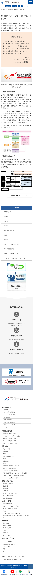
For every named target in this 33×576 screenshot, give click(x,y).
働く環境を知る (7, 528)
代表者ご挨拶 (7, 212)
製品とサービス (7, 408)
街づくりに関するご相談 (9, 441)
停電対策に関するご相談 (9, 433)
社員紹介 (5, 530)
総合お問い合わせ (7, 503)
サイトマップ (17, 559)
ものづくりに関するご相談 (10, 443)
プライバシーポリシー (21, 556)
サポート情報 (6, 501)
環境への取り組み (8, 481)
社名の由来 (7, 239)
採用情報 (5, 520)
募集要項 (5, 532)
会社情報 (3, 9)
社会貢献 (5, 490)
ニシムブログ (6, 546)
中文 (15, 6)
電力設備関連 (7, 417)
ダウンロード (6, 511)
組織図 (5, 235)
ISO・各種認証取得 (9, 249)
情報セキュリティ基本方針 (11, 253)
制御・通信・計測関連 (9, 422)
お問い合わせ (19, 6)
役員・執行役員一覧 (9, 230)
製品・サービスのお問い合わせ (11, 506)
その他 (5, 427)
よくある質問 (6, 535)
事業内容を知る (7, 525)
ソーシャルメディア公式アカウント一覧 (14, 258)
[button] (30, 2)
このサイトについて (7, 556)
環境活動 (5, 488)
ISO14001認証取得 (8, 495)
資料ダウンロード (22, 6)
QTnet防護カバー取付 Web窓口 (11, 513)
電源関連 (6, 409)
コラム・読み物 (7, 541)
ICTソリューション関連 (9, 414)
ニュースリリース (8, 538)
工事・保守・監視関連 (9, 412)
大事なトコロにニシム (9, 549)
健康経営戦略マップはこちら (19, 195)
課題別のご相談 (7, 431)
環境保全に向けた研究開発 (10, 493)
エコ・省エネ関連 (8, 419)
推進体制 (5, 486)
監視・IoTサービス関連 (9, 424)
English (8, 6)
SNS (4, 551)
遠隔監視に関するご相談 (9, 438)
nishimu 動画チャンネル (9, 544)
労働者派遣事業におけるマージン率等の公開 (15, 473)
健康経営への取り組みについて (11, 466)
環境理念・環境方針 (8, 483)
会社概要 (6, 216)
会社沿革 (6, 225)
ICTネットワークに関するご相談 (11, 436)
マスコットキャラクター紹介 (10, 478)
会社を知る (6, 523)
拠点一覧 (6, 221)
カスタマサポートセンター (10, 508)
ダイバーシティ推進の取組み (11, 244)
